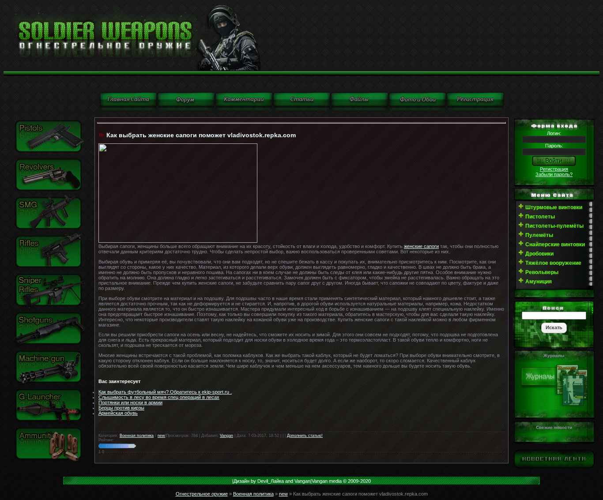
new (161, 435)
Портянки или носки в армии (130, 402)
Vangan (226, 435)
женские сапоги (421, 246)
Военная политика (137, 435)
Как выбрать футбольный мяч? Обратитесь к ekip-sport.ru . (165, 392)
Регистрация (554, 169)
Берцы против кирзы (121, 407)
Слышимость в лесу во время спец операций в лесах (158, 397)
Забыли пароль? (554, 174)
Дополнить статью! (305, 435)
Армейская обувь (118, 413)
